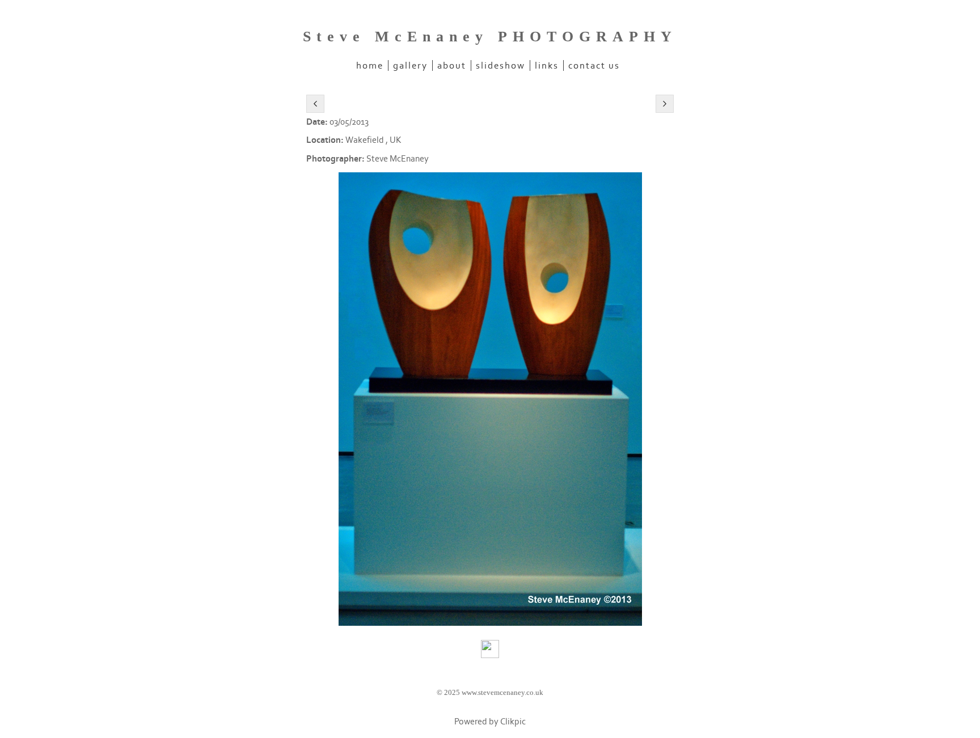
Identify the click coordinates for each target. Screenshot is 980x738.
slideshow (500, 65)
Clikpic (513, 722)
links (547, 65)
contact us (594, 65)
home (369, 65)
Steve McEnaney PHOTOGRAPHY (490, 36)
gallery (410, 65)
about (451, 65)
